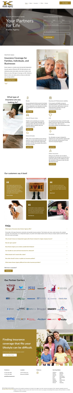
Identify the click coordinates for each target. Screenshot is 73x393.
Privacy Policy (11, 389)
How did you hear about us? (50, 31)
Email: (54, 20)
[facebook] (37, 373)
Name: (45, 20)
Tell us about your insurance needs (51, 25)
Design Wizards (5, 389)
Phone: (63, 20)
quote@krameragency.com (9, 376)
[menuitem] (26, 3)
